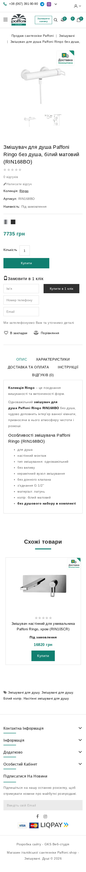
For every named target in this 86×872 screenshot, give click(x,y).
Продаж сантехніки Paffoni (32, 35)
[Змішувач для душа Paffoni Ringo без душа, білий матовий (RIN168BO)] (43, 77)
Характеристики (53, 359)
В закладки (19, 333)
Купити (26, 263)
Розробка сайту (29, 844)
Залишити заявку (43, 20)
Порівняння (50, 333)
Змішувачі (67, 35)
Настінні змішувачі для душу (46, 698)
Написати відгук (19, 184)
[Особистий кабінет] (77, 6)
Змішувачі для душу (23, 692)
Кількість (10, 250)
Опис (21, 359)
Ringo (24, 191)
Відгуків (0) (43, 375)
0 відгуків (10, 177)
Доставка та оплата (28, 367)
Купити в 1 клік (61, 288)
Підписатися (77, 805)
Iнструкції (68, 367)
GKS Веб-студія (56, 844)
